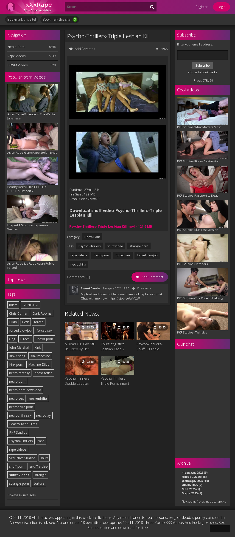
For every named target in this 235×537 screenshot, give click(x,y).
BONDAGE (30, 305)
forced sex (44, 330)
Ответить (144, 288)
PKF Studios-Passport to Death (198, 195)
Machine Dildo (39, 364)
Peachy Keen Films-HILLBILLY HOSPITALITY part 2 (27, 189)
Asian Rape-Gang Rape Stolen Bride (32, 152)
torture (39, 483)
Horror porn (44, 339)
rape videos (17, 449)
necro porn (17, 381)
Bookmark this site (59, 19)
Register (201, 7)
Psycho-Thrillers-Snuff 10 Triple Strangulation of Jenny (149, 346)
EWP (25, 322)
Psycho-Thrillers (21, 441)
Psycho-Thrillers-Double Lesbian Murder (78, 381)
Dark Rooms (42, 313)
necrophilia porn (21, 407)
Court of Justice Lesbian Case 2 (113, 346)
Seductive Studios (22, 458)
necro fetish (43, 373)
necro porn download (25, 390)
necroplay (43, 415)
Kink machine (40, 356)
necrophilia (38, 398)
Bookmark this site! (21, 19)
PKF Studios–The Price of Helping (200, 298)
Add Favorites (85, 49)
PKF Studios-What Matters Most (199, 127)
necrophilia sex (20, 415)
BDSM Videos (17, 65)
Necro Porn (16, 47)
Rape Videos (16, 56)
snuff (44, 458)
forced (39, 322)
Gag (12, 339)
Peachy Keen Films (23, 424)
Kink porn (16, 364)
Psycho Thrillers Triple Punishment (115, 381)
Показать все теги (21, 495)
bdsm (13, 305)
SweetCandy (90, 288)
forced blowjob (20, 330)
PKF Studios (18, 432)
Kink (37, 347)
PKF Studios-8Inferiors (192, 264)
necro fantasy (19, 373)
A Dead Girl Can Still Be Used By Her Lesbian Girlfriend (80, 346)
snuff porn (16, 466)
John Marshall (19, 347)
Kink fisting (17, 356)
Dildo (13, 322)
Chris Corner (18, 313)
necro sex (16, 398)
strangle (40, 475)
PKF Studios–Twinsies (192, 332)
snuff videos (19, 475)
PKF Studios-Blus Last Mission (197, 230)
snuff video (38, 466)
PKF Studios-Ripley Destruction (198, 161)
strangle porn (19, 483)
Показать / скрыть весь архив (204, 501)
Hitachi (25, 339)
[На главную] (32, 7)
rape (41, 441)
